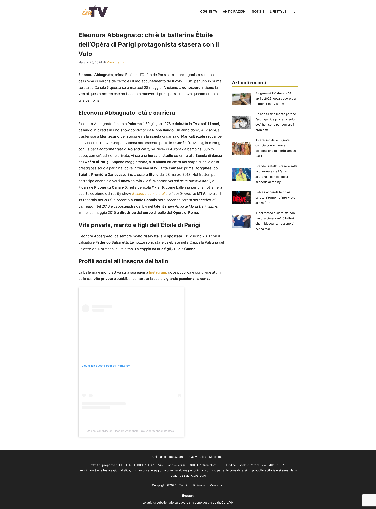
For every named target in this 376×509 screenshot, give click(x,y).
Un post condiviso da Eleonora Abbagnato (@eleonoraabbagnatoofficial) (131, 430)
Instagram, (158, 272)
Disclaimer (216, 457)
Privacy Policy (196, 457)
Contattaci (217, 485)
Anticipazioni (234, 11)
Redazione (176, 457)
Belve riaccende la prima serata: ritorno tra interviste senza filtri (275, 197)
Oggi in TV (208, 11)
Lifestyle (278, 11)
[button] (293, 11)
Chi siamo (159, 457)
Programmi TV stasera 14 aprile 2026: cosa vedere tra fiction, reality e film (275, 98)
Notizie (258, 11)
